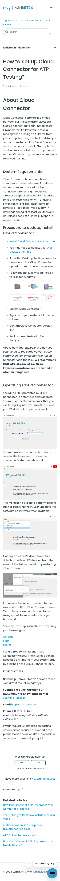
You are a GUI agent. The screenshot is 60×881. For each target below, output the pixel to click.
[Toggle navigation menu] (51, 7)
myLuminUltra (10, 20)
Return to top (12, 789)
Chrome (8, 637)
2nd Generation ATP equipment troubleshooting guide (23, 827)
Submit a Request (14, 698)
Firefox (7, 645)
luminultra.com (42, 872)
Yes (21, 762)
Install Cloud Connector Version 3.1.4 (32, 241)
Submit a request (44, 779)
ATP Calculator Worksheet (19, 835)
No (38, 762)
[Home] (18, 8)
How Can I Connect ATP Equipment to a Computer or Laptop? (28, 807)
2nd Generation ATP (30, 20)
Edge (6, 641)
